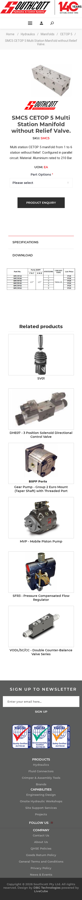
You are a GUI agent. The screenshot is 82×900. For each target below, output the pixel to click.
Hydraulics (41, 764)
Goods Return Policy (41, 855)
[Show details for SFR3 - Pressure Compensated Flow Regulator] (41, 572)
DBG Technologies (47, 887)
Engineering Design (41, 794)
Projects (41, 814)
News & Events (41, 874)
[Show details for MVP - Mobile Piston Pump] (41, 517)
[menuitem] (41, 764)
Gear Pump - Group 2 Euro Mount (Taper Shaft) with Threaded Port (41, 489)
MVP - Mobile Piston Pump (41, 541)
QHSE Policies (41, 848)
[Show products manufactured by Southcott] (41, 109)
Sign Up (41, 711)
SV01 (41, 378)
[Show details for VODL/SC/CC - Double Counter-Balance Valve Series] (41, 626)
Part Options (41, 174)
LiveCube (41, 891)
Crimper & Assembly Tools (41, 777)
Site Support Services (41, 807)
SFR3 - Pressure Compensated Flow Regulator (41, 598)
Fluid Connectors (41, 771)
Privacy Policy (41, 868)
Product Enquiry (41, 202)
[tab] (41, 242)
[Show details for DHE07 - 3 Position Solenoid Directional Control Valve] (41, 409)
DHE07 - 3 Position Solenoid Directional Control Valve (41, 435)
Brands (41, 784)
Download (22, 255)
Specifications (25, 242)
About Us (41, 842)
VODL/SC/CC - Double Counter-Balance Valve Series (41, 652)
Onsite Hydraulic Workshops (41, 801)
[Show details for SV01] (41, 354)
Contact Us (41, 835)
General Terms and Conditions (41, 861)
